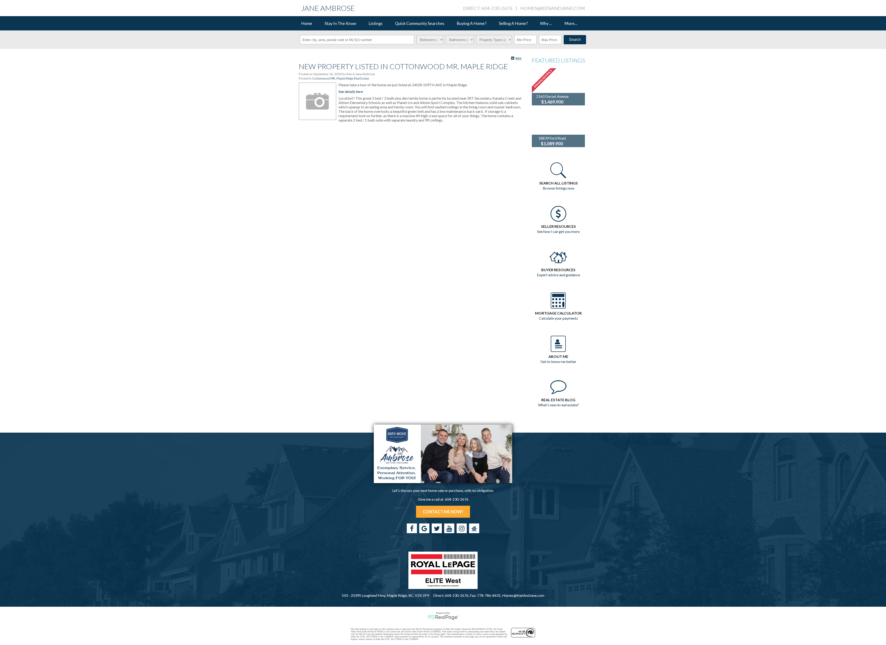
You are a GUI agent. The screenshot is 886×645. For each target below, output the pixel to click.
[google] (424, 528)
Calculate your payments (558, 318)
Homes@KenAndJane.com (552, 8)
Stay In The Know (340, 23)
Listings (375, 23)
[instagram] (462, 528)
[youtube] (449, 528)
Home (306, 23)
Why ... (546, 23)
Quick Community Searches (419, 23)
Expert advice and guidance (558, 275)
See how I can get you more (558, 231)
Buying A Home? (471, 23)
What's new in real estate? (558, 405)
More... (570, 23)
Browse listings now (558, 188)
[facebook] (412, 528)
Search (575, 40)
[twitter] (437, 528)
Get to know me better (558, 361)
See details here (350, 91)
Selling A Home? (513, 23)
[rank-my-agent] (474, 528)
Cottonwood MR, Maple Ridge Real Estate (340, 78)
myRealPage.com (443, 617)
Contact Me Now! (443, 511)
